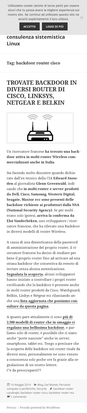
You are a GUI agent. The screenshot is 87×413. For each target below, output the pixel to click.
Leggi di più (55, 26)
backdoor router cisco (34, 393)
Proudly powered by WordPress (40, 407)
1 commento (18, 397)
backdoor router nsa (61, 393)
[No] (81, 17)
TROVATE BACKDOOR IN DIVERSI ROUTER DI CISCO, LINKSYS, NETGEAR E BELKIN (42, 92)
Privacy (12, 407)
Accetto (29, 26)
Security (42, 389)
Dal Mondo (51, 385)
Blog (40, 385)
